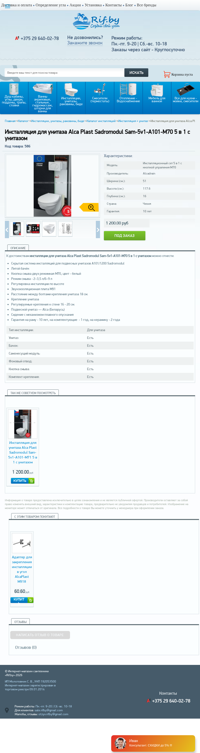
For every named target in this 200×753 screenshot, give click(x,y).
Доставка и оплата (16, 5)
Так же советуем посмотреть (33, 393)
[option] (22, 447)
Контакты (113, 5)
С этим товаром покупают (34, 517)
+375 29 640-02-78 (40, 38)
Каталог (23, 121)
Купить (19, 480)
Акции (75, 5)
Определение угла (51, 5)
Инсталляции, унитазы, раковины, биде (57, 121)
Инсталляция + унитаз (133, 121)
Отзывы (20, 622)
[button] (94, 186)
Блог (129, 5)
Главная (10, 121)
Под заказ (124, 235)
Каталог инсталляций (101, 121)
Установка (93, 5)
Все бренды (146, 5)
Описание (18, 248)
